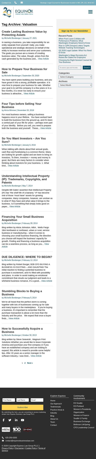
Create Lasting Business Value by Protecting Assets (24, 33)
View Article (43, 59)
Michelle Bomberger (12, 38)
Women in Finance (81, 415)
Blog (52, 416)
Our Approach (56, 404)
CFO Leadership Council (84, 428)
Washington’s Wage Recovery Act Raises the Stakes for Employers (73, 56)
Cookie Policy (31, 448)
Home (52, 401)
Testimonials (55, 407)
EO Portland (79, 406)
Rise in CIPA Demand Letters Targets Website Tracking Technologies (74, 47)
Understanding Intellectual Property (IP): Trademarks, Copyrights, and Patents (26, 179)
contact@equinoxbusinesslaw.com (19, 441)
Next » (30, 363)
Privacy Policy (8, 448)
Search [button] (87, 68)
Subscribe (22, 407)
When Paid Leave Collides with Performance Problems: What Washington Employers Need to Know (74, 41)
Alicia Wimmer (10, 110)
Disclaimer (19, 448)
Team (52, 422)
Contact (53, 425)
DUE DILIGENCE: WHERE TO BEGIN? (27, 256)
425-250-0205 (11, 438)
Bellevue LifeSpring (82, 425)
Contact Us (6, 3)
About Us (54, 419)
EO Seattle (78, 403)
